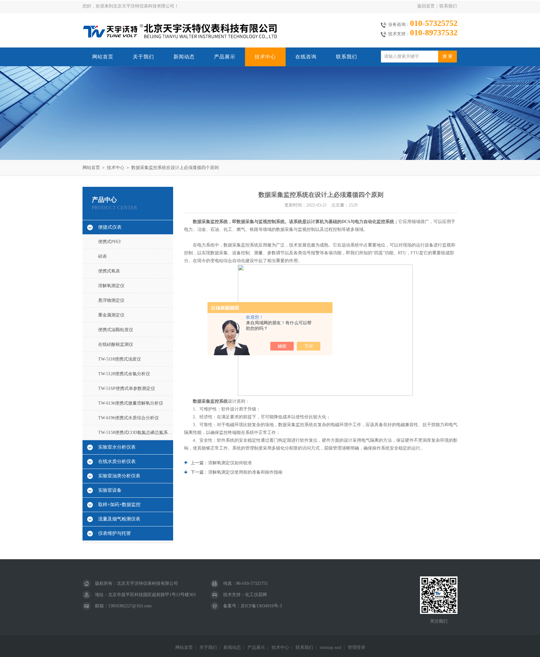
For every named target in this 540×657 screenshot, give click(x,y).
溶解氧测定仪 (111, 285)
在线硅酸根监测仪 (115, 344)
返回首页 (426, 6)
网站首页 (102, 56)
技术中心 (265, 56)
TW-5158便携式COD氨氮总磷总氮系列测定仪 (135, 432)
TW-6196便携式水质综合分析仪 (128, 418)
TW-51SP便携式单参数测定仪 (126, 388)
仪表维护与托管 (114, 533)
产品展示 (224, 56)
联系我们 (448, 6)
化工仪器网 (256, 594)
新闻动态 (184, 56)
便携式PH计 (109, 241)
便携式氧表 (109, 271)
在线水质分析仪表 (117, 461)
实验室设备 (110, 490)
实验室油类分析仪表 (119, 475)
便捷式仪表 (110, 227)
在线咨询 (306, 56)
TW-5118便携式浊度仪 (119, 359)
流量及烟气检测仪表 (119, 518)
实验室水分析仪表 (117, 447)
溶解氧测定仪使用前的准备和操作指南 (245, 472)
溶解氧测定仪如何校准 (230, 462)
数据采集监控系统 (210, 401)
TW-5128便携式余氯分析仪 (124, 373)
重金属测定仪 (111, 315)
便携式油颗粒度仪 (115, 329)
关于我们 (143, 56)
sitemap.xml (330, 647)
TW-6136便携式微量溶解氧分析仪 (130, 403)
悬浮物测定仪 (111, 300)
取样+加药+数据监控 (119, 504)
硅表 (102, 256)
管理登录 (356, 647)
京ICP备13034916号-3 (261, 606)
